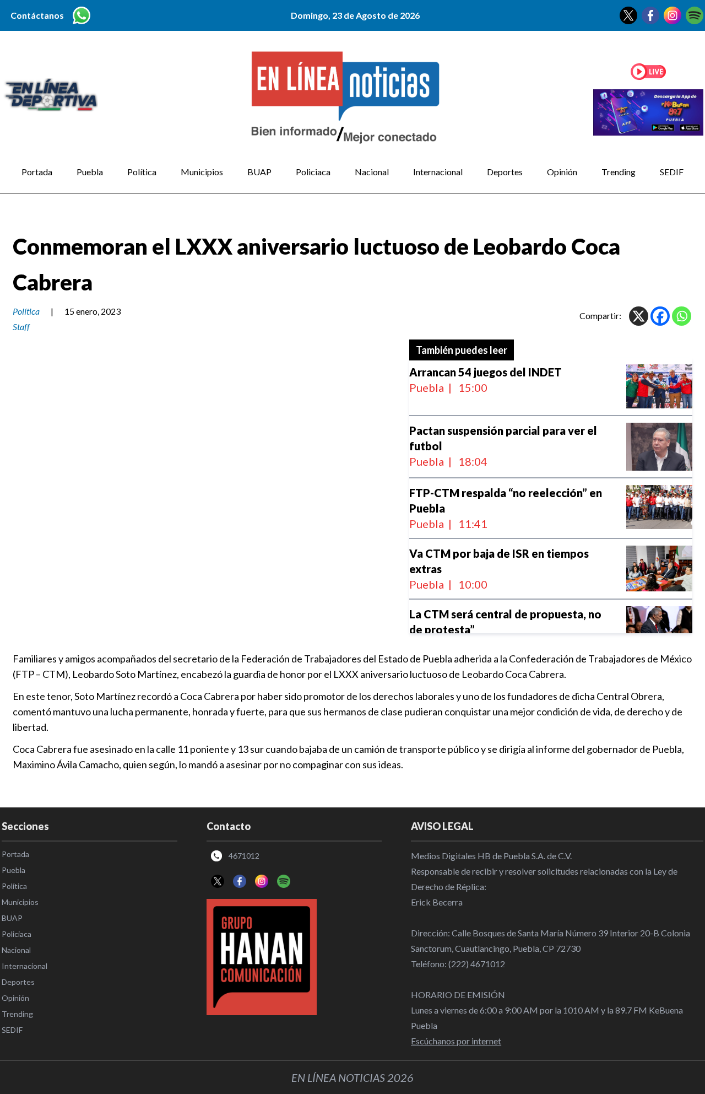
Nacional (372, 171)
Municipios (202, 171)
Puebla (90, 171)
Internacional (438, 171)
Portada (36, 171)
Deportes (505, 171)
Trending (618, 171)
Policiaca (313, 171)
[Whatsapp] (681, 316)
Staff (21, 326)
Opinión (562, 171)
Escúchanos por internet (456, 1041)
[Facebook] (660, 316)
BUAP (259, 171)
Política (141, 171)
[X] (638, 316)
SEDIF (672, 171)
